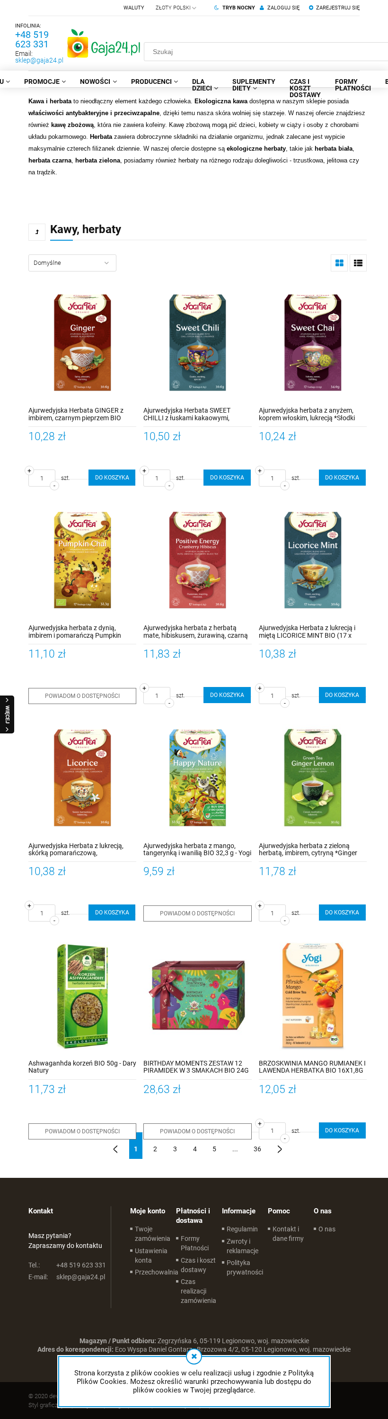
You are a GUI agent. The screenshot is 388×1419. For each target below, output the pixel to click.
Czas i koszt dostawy (198, 1265)
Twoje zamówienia (152, 1233)
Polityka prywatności (245, 1267)
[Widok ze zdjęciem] (339, 262)
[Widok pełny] (358, 262)
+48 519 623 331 (32, 39)
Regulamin (242, 1229)
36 (257, 1149)
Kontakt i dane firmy (288, 1233)
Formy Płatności (195, 1243)
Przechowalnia (156, 1272)
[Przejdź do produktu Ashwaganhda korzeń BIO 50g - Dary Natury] (82, 996)
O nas (326, 1229)
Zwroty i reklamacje (242, 1246)
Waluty (133, 8)
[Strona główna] (103, 43)
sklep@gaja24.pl (39, 60)
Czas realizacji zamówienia (198, 1291)
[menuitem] (45, 81)
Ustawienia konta (151, 1255)
